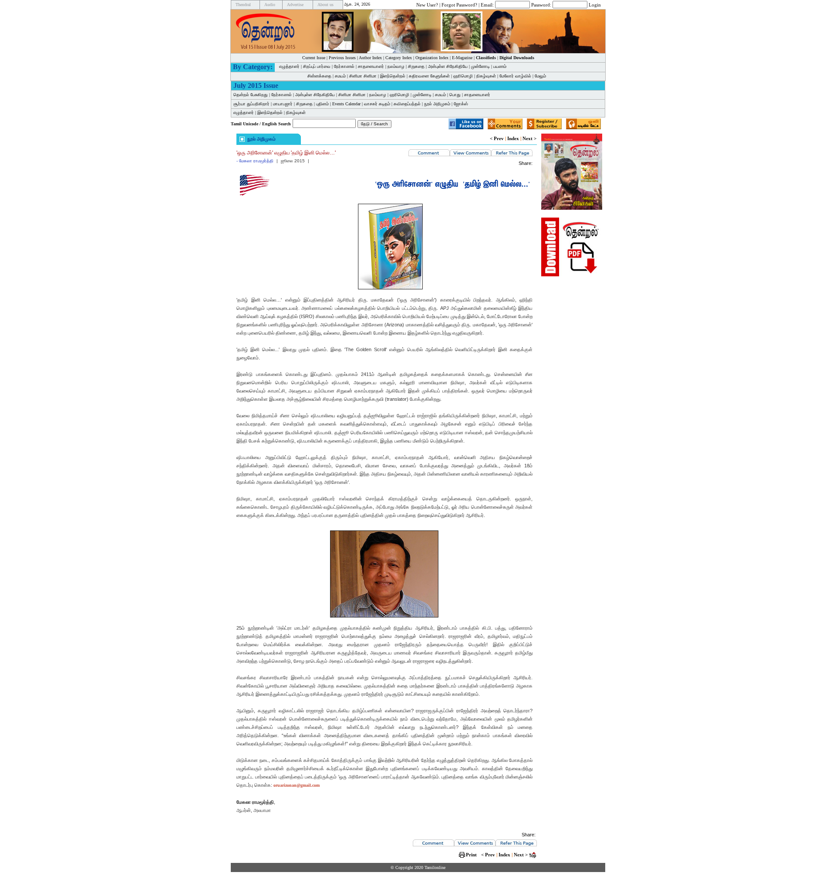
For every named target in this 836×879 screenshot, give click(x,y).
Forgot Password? (459, 4)
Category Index (398, 57)
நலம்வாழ (396, 66)
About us (325, 4)
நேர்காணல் (344, 66)
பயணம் (499, 66)
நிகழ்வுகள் (486, 76)
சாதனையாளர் (371, 66)
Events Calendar (346, 103)
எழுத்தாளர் (289, 66)
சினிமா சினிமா (363, 76)
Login (595, 4)
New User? (427, 4)
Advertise (295, 4)
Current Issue (313, 57)
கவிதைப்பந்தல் (407, 103)
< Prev (497, 138)
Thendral (243, 4)
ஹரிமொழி (463, 76)
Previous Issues (342, 57)
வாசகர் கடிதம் (377, 103)
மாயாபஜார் (283, 103)
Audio (269, 4)
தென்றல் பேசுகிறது (250, 94)
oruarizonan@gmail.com (296, 785)
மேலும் (540, 76)
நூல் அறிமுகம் (437, 103)
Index (513, 138)
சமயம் (340, 76)
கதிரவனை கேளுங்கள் (429, 76)
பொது (455, 94)
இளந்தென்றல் (392, 76)
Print (471, 854)
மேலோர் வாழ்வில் (515, 76)
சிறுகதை (416, 66)
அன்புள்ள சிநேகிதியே (448, 66)
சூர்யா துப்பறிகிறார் (251, 103)
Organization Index (431, 57)
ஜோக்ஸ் (461, 103)
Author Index (370, 57)
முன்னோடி (480, 66)
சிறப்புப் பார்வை (316, 66)
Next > (529, 138)
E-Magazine (462, 57)
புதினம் (322, 103)
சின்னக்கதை (319, 76)
